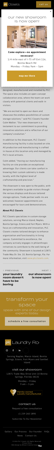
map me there (27, 75)
